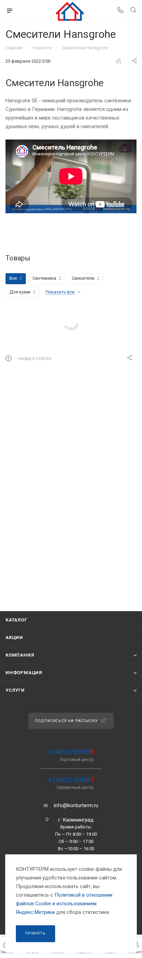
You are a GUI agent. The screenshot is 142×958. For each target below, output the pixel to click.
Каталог (16, 619)
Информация (24, 672)
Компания (20, 655)
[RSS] (118, 61)
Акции (14, 637)
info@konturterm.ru (76, 805)
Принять (35, 933)
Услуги (15, 690)
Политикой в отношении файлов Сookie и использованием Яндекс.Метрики (64, 903)
